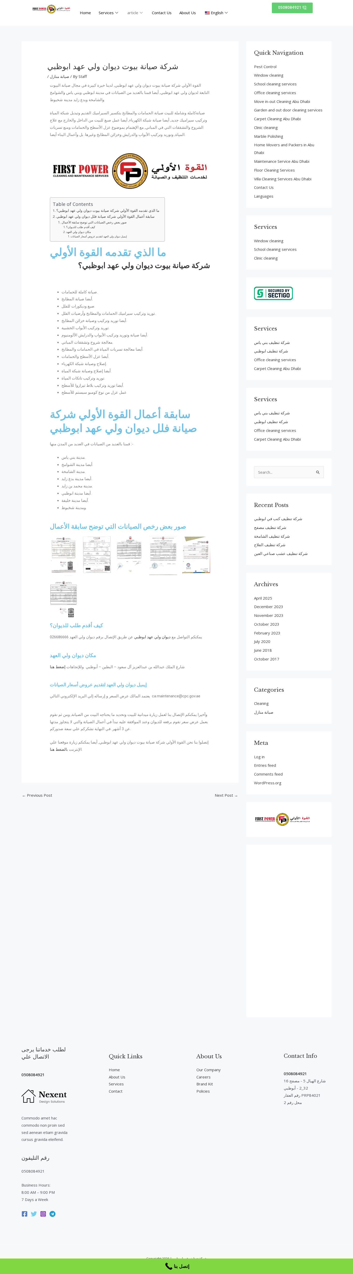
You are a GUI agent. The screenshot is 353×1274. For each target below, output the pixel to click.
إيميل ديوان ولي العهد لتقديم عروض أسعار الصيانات (99, 236)
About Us (187, 12)
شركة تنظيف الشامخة (272, 536)
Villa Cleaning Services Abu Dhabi (282, 178)
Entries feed (265, 765)
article (132, 12)
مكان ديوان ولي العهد (78, 232)
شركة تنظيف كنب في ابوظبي (278, 518)
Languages (263, 196)
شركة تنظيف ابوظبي (271, 350)
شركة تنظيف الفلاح (270, 544)
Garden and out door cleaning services (288, 109)
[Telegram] (52, 1214)
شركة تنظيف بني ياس (272, 342)
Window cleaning (268, 75)
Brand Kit (204, 1083)
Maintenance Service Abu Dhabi (281, 161)
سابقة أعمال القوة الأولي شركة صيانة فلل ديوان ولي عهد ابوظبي (105, 216)
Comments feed (268, 774)
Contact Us (162, 12)
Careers (203, 1076)
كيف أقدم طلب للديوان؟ (80, 227)
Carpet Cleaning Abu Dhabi (277, 118)
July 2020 (262, 641)
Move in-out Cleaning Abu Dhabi (282, 101)
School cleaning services (275, 83)
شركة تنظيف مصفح (270, 527)
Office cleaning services (275, 92)
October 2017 (266, 659)
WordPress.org (267, 782)
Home (85, 12)
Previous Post (37, 795)
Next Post (226, 795)
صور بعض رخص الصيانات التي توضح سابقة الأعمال (94, 222)
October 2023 (266, 624)
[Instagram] (43, 1214)
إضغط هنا (57, 667)
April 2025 (263, 598)
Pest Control (265, 66)
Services (106, 12)
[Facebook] (24, 1214)
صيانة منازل (59, 76)
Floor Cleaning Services (274, 170)
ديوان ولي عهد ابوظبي (152, 637)
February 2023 (267, 632)
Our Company (208, 1069)
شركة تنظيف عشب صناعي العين (281, 553)
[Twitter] (34, 1214)
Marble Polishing (268, 136)
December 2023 (268, 606)
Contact (115, 1091)
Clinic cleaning (266, 127)
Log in (259, 756)
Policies (203, 1091)
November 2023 (268, 615)
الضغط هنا (58, 749)
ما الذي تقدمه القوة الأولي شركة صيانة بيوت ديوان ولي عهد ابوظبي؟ (107, 210)
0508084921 (33, 1074)
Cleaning (261, 703)
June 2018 (263, 650)
